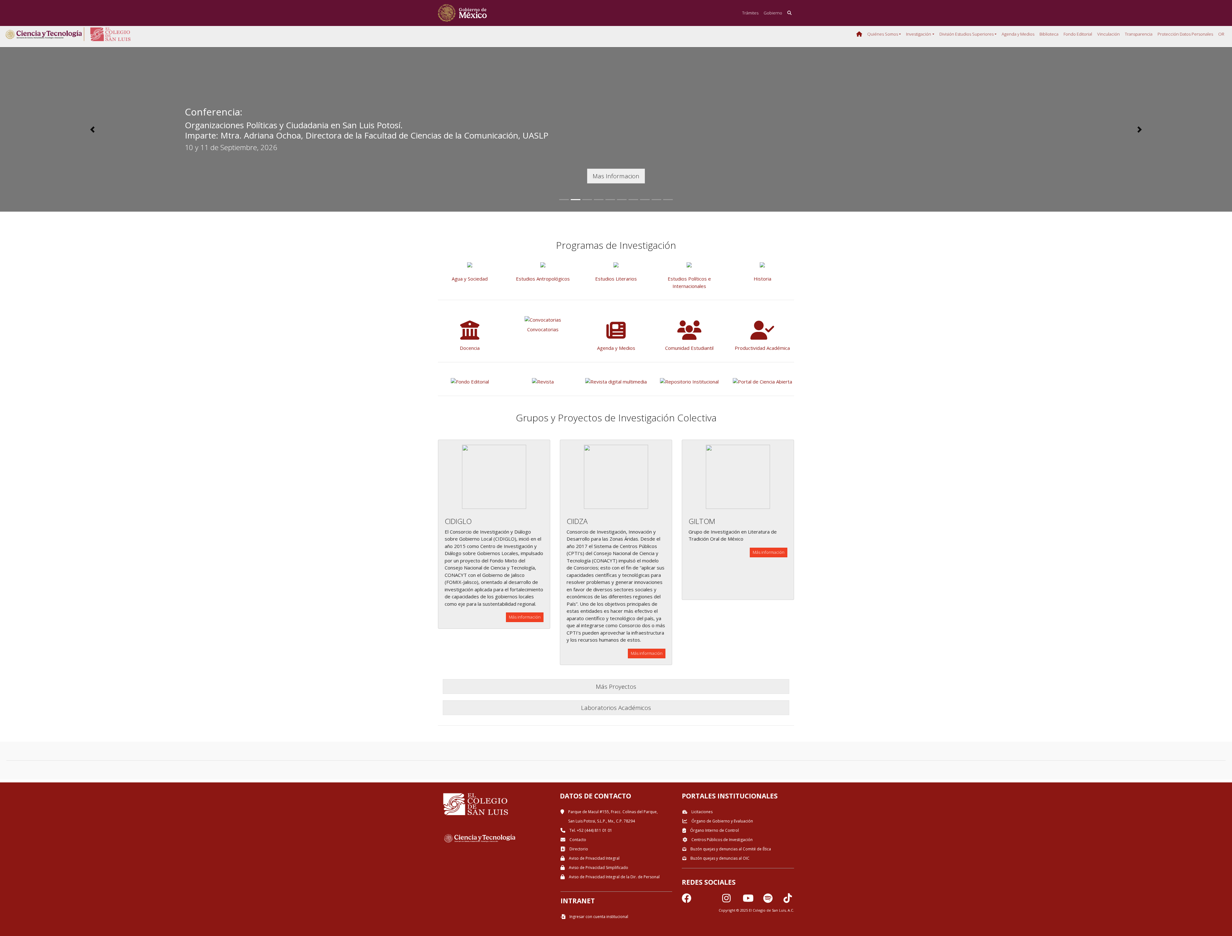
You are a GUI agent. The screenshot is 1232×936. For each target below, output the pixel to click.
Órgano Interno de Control (714, 830)
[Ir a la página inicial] (462, 13)
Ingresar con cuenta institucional (598, 916)
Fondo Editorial (1078, 34)
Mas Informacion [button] (616, 176)
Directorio (578, 849)
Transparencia (1138, 34)
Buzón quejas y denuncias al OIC (719, 858)
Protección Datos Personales (1185, 34)
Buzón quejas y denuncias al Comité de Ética (730, 849)
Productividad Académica (762, 348)
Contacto (577, 839)
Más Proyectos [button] (616, 686)
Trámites (750, 13)
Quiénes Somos (882, 34)
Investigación (918, 34)
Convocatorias (543, 329)
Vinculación (1108, 34)
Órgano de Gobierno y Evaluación (721, 821)
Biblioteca (1049, 34)
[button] (92, 129)
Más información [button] (525, 617)
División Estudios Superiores (966, 34)
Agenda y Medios (1018, 34)
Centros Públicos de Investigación (721, 839)
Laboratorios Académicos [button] (616, 708)
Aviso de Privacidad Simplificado (598, 867)
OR (1221, 34)
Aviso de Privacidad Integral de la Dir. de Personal (614, 877)
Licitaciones (701, 811)
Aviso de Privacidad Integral (594, 858)
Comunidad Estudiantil (689, 348)
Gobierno (773, 13)
